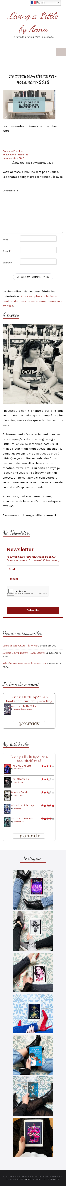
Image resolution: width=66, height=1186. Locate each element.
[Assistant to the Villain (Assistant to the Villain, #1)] (7, 709)
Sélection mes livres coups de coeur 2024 (24, 663)
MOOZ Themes (24, 1179)
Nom (6, 239)
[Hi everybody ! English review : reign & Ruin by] (33, 931)
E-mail (7, 251)
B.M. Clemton (19, 808)
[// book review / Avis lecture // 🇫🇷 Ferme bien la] (33, 1096)
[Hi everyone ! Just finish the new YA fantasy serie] (33, 890)
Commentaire (11, 190)
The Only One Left (21, 765)
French (40, 2)
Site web (7, 262)
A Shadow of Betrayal (23, 805)
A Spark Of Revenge (22, 818)
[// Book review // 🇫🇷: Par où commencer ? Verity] (33, 1013)
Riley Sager (18, 769)
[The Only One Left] (7, 768)
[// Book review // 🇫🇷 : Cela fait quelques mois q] (33, 1055)
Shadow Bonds (19, 792)
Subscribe (33, 610)
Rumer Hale (18, 795)
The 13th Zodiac (20, 778)
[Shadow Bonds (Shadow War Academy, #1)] (7, 795)
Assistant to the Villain (24, 706)
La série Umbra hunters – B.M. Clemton (24, 652)
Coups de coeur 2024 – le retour (20, 645)
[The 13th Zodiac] (7, 782)
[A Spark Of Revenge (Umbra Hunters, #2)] (7, 822)
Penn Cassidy (19, 782)
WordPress (54, 1179)
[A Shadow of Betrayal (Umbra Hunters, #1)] (7, 808)
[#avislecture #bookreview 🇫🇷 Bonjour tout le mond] (33, 1137)
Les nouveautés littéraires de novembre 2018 (15, 155)
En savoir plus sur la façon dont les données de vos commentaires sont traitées (33, 301)
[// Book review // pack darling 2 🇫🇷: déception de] (33, 972)
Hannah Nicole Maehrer (23, 709)
